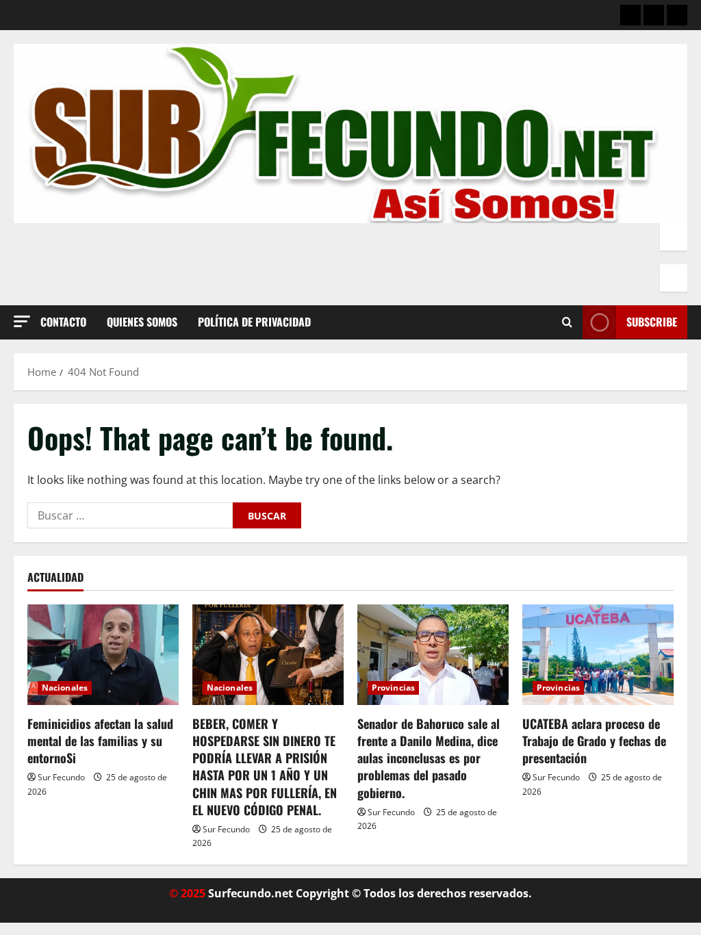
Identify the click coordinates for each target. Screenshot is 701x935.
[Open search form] (567, 322)
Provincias (393, 687)
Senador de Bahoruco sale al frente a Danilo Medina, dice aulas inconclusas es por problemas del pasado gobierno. (428, 758)
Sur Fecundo (61, 777)
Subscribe (651, 321)
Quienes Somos (142, 321)
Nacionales (65, 687)
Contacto (63, 321)
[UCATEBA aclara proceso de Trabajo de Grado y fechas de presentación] (598, 654)
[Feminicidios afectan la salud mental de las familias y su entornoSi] (103, 654)
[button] (22, 321)
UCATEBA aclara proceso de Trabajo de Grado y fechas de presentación (594, 741)
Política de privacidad (254, 321)
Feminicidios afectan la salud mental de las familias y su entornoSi (100, 741)
